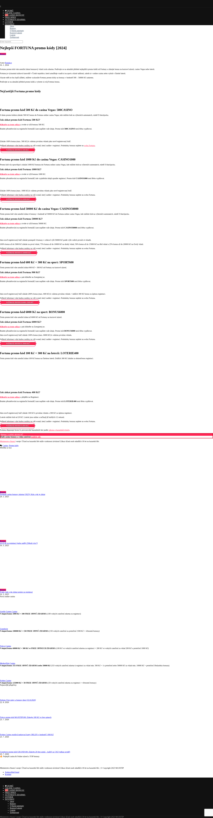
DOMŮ (10, 11)
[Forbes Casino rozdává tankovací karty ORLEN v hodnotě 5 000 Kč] (6, 732)
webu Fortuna (89, 146)
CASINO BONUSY (16, 15)
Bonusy (13, 28)
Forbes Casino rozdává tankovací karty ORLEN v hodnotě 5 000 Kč (27, 735)
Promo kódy (14, 446)
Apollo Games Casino (8, 611)
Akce (12, 26)
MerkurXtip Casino (7, 663)
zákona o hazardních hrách (59, 430)
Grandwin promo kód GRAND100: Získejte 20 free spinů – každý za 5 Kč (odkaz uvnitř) (35, 752)
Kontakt (8, 774)
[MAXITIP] (10, 4)
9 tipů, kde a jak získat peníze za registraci (16, 592)
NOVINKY (9, 24)
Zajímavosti (14, 37)
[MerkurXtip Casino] (6, 661)
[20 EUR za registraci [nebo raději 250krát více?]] (106, 519)
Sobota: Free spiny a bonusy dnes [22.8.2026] (18, 700)
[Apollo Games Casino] (6, 609)
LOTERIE (9, 22)
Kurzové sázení (16, 33)
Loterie (12, 35)
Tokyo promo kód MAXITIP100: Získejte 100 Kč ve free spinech (25, 717)
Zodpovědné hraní (12, 772)
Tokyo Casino (5, 646)
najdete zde (36, 437)
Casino (5, 446)
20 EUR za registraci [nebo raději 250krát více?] (19, 543)
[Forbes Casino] (6, 678)
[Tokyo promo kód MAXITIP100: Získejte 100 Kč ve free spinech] (6, 715)
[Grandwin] (6, 627)
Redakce (8, 63)
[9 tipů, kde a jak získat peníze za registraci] (106, 568)
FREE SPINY (10, 17)
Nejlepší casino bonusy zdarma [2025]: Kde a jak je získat (22, 494)
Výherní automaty (17, 31)
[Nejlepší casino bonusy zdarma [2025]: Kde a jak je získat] (106, 470)
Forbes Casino (5, 681)
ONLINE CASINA (12, 13)
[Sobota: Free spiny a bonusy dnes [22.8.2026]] (6, 698)
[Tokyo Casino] (6, 644)
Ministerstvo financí (7, 441)
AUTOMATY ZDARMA (15, 19)
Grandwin (4, 629)
